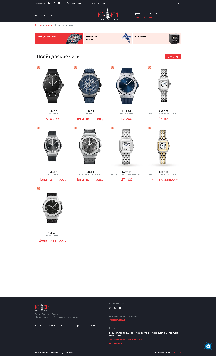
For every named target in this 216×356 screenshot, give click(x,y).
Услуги (54, 16)
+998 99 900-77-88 (78, 3)
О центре (137, 14)
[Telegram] (59, 3)
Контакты (152, 14)
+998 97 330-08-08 (97, 3)
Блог (67, 16)
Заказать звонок (144, 17)
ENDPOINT (176, 353)
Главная (38, 25)
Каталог (39, 16)
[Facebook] (49, 3)
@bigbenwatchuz (117, 320)
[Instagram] (54, 3)
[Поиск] (178, 3)
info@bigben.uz (115, 343)
